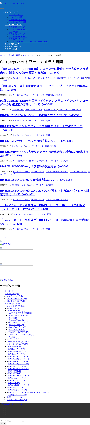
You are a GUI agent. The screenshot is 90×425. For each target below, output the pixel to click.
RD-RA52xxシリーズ (18, 30)
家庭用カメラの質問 (17, 20)
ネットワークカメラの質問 (75, 78)
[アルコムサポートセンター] (45, 3)
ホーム (3, 55)
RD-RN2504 (14, 32)
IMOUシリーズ (16, 325)
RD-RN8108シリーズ (21, 78)
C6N (12, 337)
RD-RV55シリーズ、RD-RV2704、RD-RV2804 (28, 42)
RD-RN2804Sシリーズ (19, 375)
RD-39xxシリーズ (16, 349)
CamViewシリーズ (18, 315)
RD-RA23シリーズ (17, 27)
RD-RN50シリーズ (17, 34)
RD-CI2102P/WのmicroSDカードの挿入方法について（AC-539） (41, 115)
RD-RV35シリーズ (17, 39)
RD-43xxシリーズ (17, 351)
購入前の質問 (12, 294)
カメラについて (11, 12)
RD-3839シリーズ (16, 346)
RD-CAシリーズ (16, 15)
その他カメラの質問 (17, 22)
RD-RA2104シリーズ (18, 361)
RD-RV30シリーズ (17, 387)
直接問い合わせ (11, 49)
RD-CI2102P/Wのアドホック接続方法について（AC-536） (37, 140)
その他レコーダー (17, 395)
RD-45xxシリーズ (17, 354)
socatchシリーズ (17, 330)
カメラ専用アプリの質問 (20, 313)
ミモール (13, 339)
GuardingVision (18, 110)
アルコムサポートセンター (12, 404)
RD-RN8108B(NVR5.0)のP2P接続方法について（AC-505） (36, 179)
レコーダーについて (13, 25)
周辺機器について (12, 44)
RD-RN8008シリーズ (18, 37)
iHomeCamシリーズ (18, 322)
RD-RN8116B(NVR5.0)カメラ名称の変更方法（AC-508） (35, 166)
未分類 (53, 146)
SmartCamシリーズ (18, 327)
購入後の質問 (14, 55)
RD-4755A (14, 308)
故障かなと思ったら (13, 46)
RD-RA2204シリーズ (18, 364)
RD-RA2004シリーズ (18, 356)
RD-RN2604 (14, 373)
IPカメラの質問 (15, 17)
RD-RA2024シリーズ (18, 359)
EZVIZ (13, 318)
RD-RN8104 (14, 383)
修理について (14, 397)
